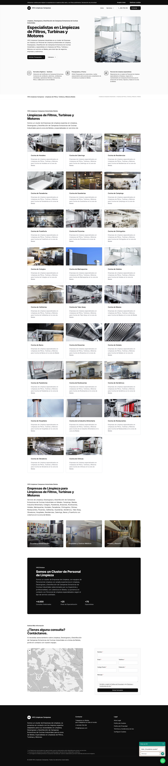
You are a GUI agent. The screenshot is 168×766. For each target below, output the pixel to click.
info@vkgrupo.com (81, 728)
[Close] (163, 744)
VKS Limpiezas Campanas (41, 8)
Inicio (102, 8)
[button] (55, 669)
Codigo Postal (102, 667)
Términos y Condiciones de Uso (124, 729)
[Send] (162, 753)
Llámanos (51, 57)
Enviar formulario (117, 690)
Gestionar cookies (135, 2)
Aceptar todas (121, 2)
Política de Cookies (120, 723)
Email (99, 659)
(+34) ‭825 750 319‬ (81, 725)
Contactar (134, 8)
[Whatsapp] (162, 760)
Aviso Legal (117, 720)
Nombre (100, 652)
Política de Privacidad (117, 684)
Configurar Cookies (120, 732)
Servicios (109, 8)
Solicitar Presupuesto (35, 57)
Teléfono (122, 659)
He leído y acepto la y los (116, 685)
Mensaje (100, 674)
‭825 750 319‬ (124, 8)
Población (122, 667)
